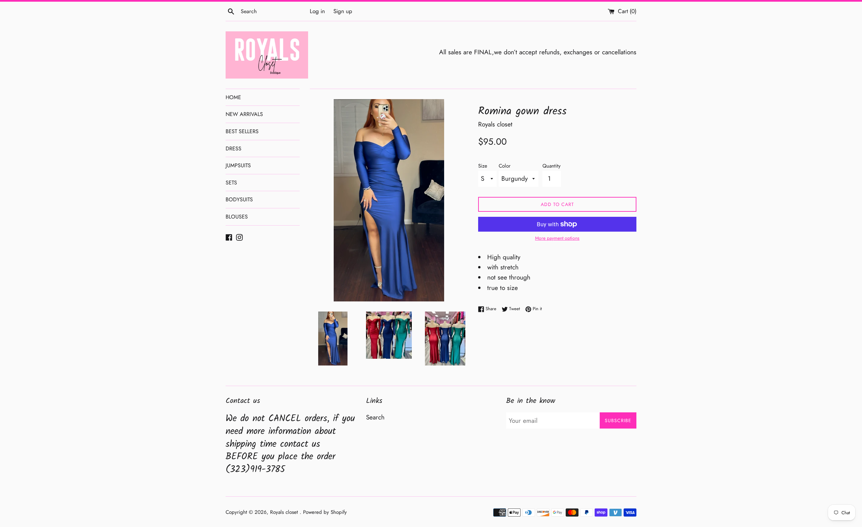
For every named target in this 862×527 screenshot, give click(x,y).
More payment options (557, 238)
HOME (233, 97)
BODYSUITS (239, 199)
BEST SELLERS (242, 131)
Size (482, 166)
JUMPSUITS (238, 165)
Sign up (342, 11)
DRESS (233, 148)
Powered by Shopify (325, 512)
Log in (317, 11)
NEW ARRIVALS (244, 114)
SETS (231, 182)
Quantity (551, 166)
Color (504, 166)
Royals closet (285, 512)
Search (375, 417)
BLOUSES (237, 217)
